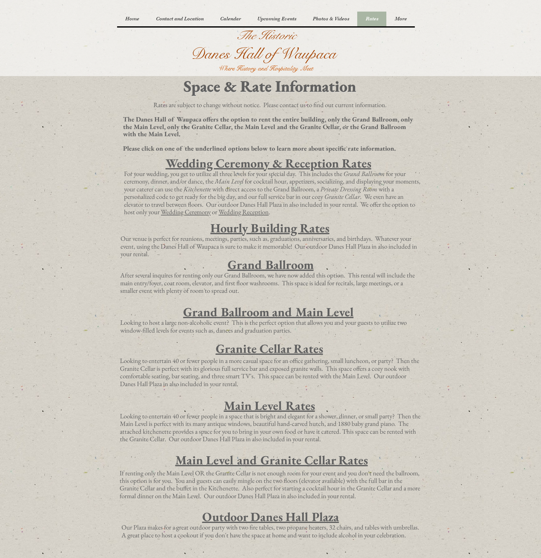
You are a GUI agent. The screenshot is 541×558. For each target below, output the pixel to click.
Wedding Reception (244, 212)
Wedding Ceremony (186, 212)
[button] (179, 19)
